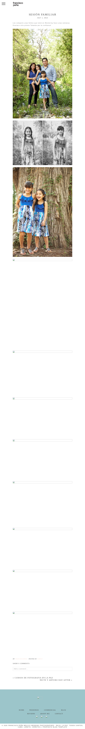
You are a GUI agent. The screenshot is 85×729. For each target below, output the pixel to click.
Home (21, 710)
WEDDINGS (34, 710)
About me (45, 714)
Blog (63, 710)
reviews (31, 714)
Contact (59, 714)
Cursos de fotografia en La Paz (34, 678)
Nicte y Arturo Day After (55, 680)
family (40, 659)
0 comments (21, 663)
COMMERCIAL (50, 710)
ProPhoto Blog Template (55, 727)
